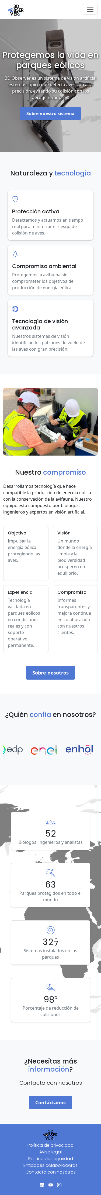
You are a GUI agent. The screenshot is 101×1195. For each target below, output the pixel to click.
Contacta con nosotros (51, 1172)
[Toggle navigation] (90, 9)
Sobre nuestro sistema (50, 113)
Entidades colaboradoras (50, 1165)
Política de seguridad (50, 1159)
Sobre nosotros (50, 672)
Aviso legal (50, 1152)
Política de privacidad (50, 1145)
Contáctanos (50, 1102)
